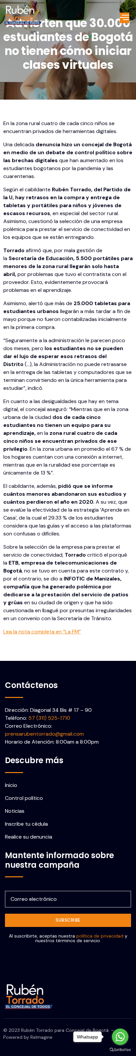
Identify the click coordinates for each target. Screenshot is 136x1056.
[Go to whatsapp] (120, 1037)
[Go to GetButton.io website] (120, 1049)
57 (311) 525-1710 (49, 717)
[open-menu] (124, 18)
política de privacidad (99, 936)
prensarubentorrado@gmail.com (44, 733)
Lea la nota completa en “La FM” (42, 631)
